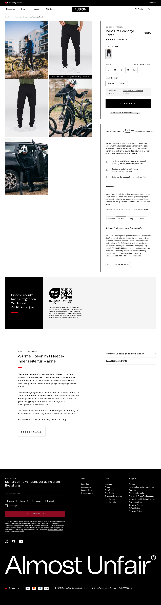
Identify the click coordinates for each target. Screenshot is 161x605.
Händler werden (111, 499)
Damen (36, 9)
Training (50, 501)
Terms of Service (136, 505)
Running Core (86, 490)
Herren (24, 9)
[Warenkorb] (155, 9)
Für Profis (139, 9)
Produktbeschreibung (115, 131)
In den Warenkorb (128, 104)
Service (132, 484)
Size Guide (109, 493)
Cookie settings (135, 502)
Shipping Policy (135, 511)
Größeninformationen (144, 131)
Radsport (24, 501)
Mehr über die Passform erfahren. (133, 92)
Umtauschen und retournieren (141, 487)
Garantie (132, 490)
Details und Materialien (129, 131)
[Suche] (149, 9)
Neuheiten (10, 9)
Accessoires (85, 487)
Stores (107, 487)
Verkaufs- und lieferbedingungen (142, 499)
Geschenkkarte (86, 493)
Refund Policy (134, 508)
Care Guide (109, 490)
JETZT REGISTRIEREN (35, 514)
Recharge (13, 506)
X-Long (122, 83)
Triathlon (37, 501)
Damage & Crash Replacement (141, 496)
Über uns (108, 484)
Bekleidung (85, 484)
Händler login (110, 502)
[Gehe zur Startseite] (80, 9)
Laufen (11, 501)
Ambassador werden (113, 496)
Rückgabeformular (136, 493)
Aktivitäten (50, 9)
